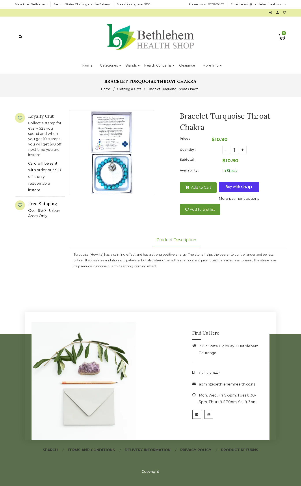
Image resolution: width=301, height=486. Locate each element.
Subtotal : (187, 160)
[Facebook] (196, 414)
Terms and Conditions (91, 450)
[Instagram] (208, 414)
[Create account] (278, 12)
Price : (185, 139)
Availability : (189, 170)
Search (50, 450)
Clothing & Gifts (129, 89)
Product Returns (239, 450)
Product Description (176, 239)
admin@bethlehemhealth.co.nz (263, 4)
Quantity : (187, 150)
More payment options (239, 198)
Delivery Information (148, 450)
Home (106, 89)
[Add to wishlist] (284, 12)
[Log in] (271, 12)
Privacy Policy (195, 450)
